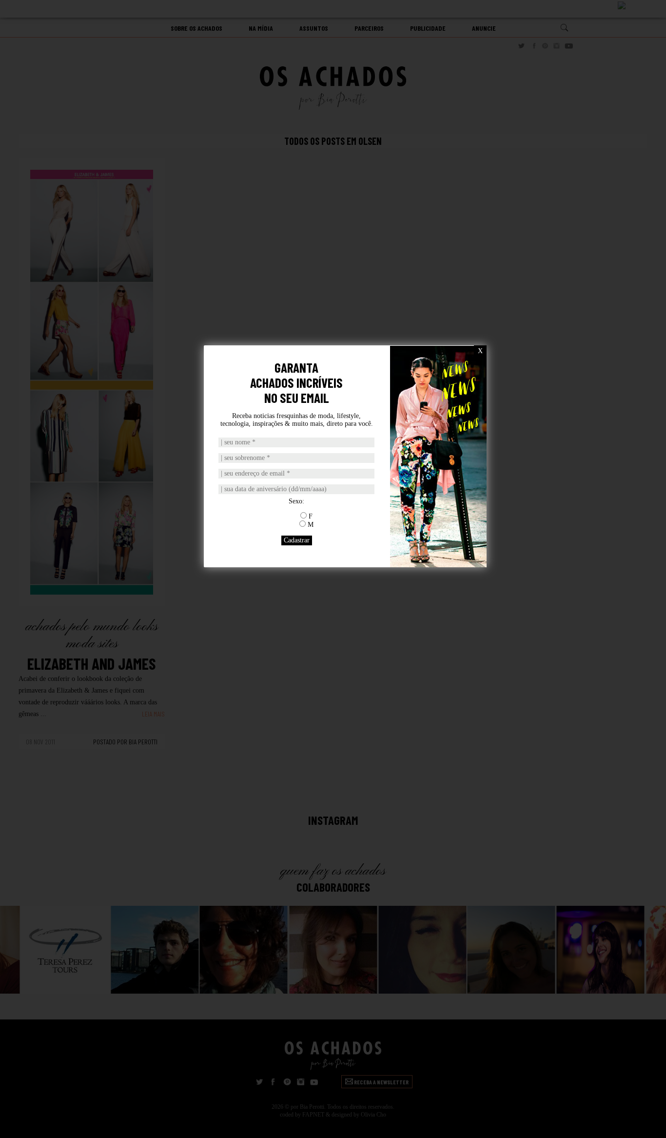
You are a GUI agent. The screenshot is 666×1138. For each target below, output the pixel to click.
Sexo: (296, 501)
